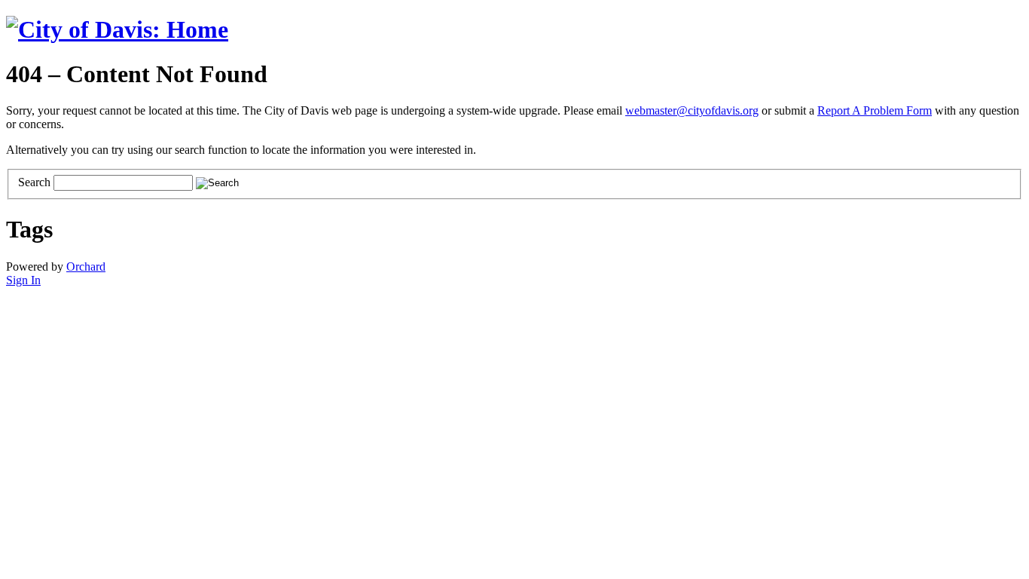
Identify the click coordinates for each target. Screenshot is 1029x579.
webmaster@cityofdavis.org (692, 110)
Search (34, 182)
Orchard (85, 266)
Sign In (23, 280)
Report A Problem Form (874, 110)
